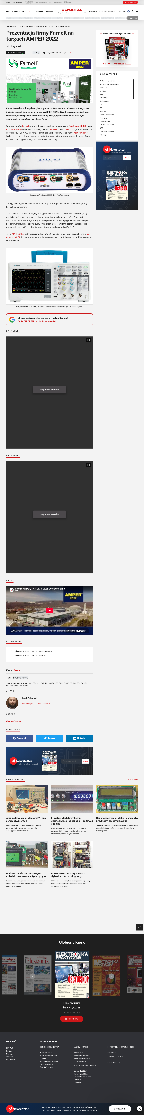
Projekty (15, 11)
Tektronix (69, 129)
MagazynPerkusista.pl (82, 1058)
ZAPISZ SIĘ (119, 1109)
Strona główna (11, 26)
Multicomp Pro (81, 133)
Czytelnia (39, 11)
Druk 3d (103, 111)
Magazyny (103, 11)
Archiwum (111, 11)
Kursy (24, 11)
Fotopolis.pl (111, 1052)
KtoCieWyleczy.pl (113, 1062)
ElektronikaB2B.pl (80, 1071)
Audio (49, 18)
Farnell (70, 53)
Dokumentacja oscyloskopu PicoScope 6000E (33, 651)
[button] (32, 976)
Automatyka (58, 18)
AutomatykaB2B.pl (81, 1074)
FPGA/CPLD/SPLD (107, 125)
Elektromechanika (92, 18)
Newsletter (93, 11)
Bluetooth (76, 18)
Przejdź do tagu (131, 779)
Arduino (37, 18)
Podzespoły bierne (107, 81)
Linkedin (81, 738)
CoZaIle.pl (43, 1058)
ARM (43, 18)
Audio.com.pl (78, 1052)
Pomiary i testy (20, 678)
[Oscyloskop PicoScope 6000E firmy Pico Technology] (49, 170)
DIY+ (31, 11)
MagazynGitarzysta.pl (82, 1055)
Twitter (51, 738)
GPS (101, 128)
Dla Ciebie (49, 11)
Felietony (29, 26)
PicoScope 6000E (77, 126)
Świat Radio (78, 1083)
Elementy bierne (107, 18)
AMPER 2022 (18, 234)
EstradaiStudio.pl (80, 1061)
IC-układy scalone (107, 131)
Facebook (21, 738)
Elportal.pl (77, 1080)
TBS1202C (53, 129)
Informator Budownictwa (49, 1061)
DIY (83, 18)
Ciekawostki (104, 101)
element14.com (13, 721)
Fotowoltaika (121, 18)
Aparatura (104, 88)
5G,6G (9, 18)
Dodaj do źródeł (14, 53)
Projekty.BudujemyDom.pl (49, 1055)
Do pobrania (121, 11)
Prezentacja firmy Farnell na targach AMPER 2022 (53, 26)
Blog (8, 11)
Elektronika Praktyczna (82, 1077)
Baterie (67, 18)
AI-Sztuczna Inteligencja (23, 18)
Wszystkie (133, 18)
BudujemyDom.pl (46, 1052)
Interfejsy (103, 135)
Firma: (13, 670)
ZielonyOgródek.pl (46, 1064)
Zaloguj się (131, 2)
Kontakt (9, 1051)
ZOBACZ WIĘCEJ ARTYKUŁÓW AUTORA (35, 703)
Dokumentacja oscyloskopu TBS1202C (30, 655)
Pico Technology (14, 129)
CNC (101, 104)
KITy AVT (9, 1048)
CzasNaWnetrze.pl (47, 1067)
